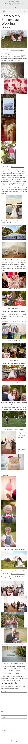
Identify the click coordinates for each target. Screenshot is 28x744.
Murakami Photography (18, 50)
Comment (4, 691)
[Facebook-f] (15, 7)
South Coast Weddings (18, 57)
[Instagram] (12, 7)
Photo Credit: (5, 644)
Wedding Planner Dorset (12, 680)
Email (3, 717)
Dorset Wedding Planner (13, 676)
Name (3, 711)
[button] (24, 11)
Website (3, 724)
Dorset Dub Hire (11, 222)
